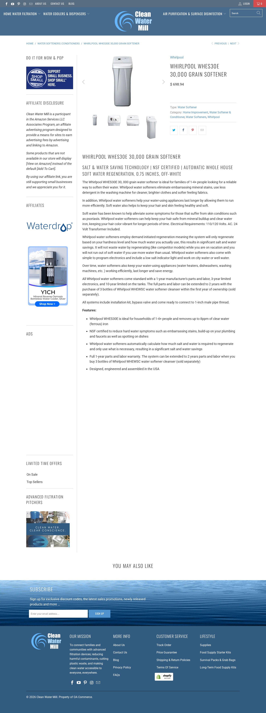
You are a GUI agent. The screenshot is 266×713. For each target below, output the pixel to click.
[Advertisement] (49, 396)
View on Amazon (183, 95)
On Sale (32, 474)
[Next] (163, 82)
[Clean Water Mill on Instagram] (24, 3)
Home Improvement (195, 112)
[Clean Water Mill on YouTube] (12, 3)
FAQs (116, 675)
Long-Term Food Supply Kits (218, 667)
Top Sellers (35, 482)
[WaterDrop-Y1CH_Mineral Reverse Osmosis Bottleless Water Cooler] (47, 308)
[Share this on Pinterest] (193, 130)
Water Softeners (196, 117)
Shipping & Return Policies (173, 660)
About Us (40, 3)
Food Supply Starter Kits (215, 652)
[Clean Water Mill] (133, 21)
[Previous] (84, 82)
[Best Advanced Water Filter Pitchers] (48, 546)
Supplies (205, 645)
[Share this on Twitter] (174, 130)
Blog (71, 3)
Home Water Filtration (20, 13)
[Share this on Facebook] (183, 130)
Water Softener (187, 107)
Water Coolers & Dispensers (65, 13)
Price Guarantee (167, 652)
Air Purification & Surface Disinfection (193, 13)
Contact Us (57, 3)
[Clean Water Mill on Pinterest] (18, 3)
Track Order (164, 645)
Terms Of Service (167, 667)
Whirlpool (176, 57)
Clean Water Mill (47, 697)
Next (233, 43)
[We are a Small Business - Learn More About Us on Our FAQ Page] (49, 88)
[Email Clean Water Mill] (30, 3)
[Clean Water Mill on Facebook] (6, 3)
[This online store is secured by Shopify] (164, 679)
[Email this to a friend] (202, 130)
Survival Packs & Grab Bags (217, 660)
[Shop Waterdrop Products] (49, 239)
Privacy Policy (122, 667)
